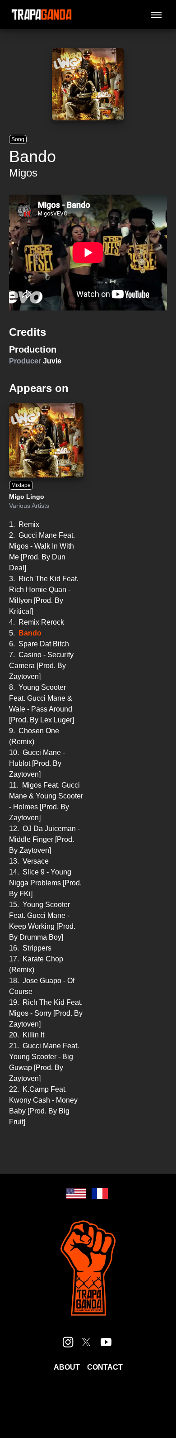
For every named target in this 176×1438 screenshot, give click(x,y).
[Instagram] (68, 1342)
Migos (23, 173)
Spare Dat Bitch (44, 644)
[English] (76, 1193)
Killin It (33, 1035)
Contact (105, 1367)
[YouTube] (106, 1342)
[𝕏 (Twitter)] (86, 1342)
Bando (30, 633)
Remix (29, 524)
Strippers (37, 948)
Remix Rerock (41, 622)
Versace (36, 861)
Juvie (52, 361)
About (67, 1367)
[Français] (100, 1193)
